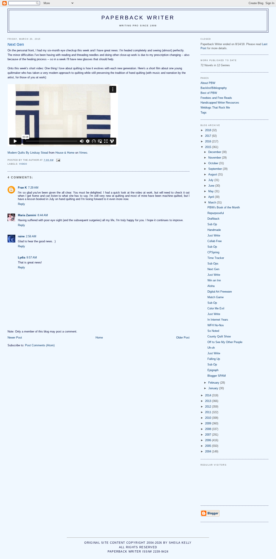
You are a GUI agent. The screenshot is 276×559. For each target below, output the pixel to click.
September (215, 168)
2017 (208, 135)
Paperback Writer (138, 17)
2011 (208, 412)
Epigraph (212, 370)
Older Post (183, 337)
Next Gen (213, 269)
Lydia (21, 257)
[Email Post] (58, 160)
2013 (208, 401)
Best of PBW (209, 92)
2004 (208, 451)
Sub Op (212, 224)
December (215, 152)
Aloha (211, 286)
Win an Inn (214, 280)
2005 (208, 445)
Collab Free (214, 241)
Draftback (213, 218)
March (212, 202)
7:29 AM (33, 187)
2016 (208, 141)
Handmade (214, 229)
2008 (208, 429)
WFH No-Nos (215, 325)
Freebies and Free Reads (216, 97)
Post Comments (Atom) (40, 345)
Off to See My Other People (224, 342)
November (215, 157)
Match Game (215, 297)
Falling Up (213, 359)
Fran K (22, 187)
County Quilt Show (219, 336)
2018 (208, 130)
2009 (208, 423)
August (213, 174)
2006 (208, 440)
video (23, 164)
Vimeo (83, 152)
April (211, 196)
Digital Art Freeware (219, 291)
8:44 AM (43, 215)
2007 (208, 434)
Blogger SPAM (216, 375)
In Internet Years (217, 319)
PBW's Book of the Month (223, 207)
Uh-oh (211, 347)
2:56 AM (31, 236)
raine (21, 236)
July (211, 180)
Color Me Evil (215, 308)
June (211, 185)
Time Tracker (215, 258)
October (213, 163)
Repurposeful (215, 213)
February (214, 382)
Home (99, 337)
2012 (208, 406)
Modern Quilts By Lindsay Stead (28, 152)
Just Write (213, 235)
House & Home (64, 152)
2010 (208, 417)
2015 (208, 147)
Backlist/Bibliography (214, 88)
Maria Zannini (27, 215)
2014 (208, 395)
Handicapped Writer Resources (220, 102)
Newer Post (15, 337)
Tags (204, 112)
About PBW (208, 83)
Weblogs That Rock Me (215, 107)
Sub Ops (212, 263)
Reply (21, 204)
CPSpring (213, 252)
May (211, 191)
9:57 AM (32, 257)
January (213, 388)
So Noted (213, 330)
